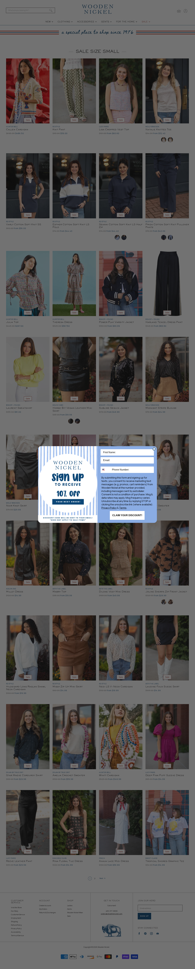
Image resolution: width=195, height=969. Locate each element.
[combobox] (105, 470)
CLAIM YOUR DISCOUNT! (127, 515)
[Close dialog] (154, 448)
